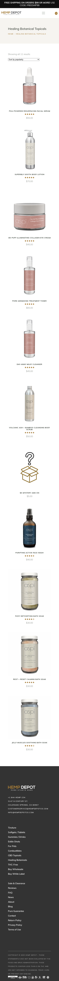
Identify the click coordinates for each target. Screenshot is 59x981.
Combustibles (14, 850)
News (11, 897)
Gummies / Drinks (16, 837)
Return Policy (14, 920)
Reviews (12, 888)
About (11, 901)
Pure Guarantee (16, 911)
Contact (12, 915)
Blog (10, 906)
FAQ (10, 892)
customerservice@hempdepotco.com (28, 809)
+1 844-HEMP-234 (16, 797)
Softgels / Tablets (16, 832)
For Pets (12, 846)
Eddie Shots (14, 841)
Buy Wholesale (15, 869)
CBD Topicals (14, 855)
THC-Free (13, 864)
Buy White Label (16, 873)
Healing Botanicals (17, 860)
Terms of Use (14, 929)
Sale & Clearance (16, 883)
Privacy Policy (15, 925)
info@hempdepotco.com (21, 812)
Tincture (12, 827)
